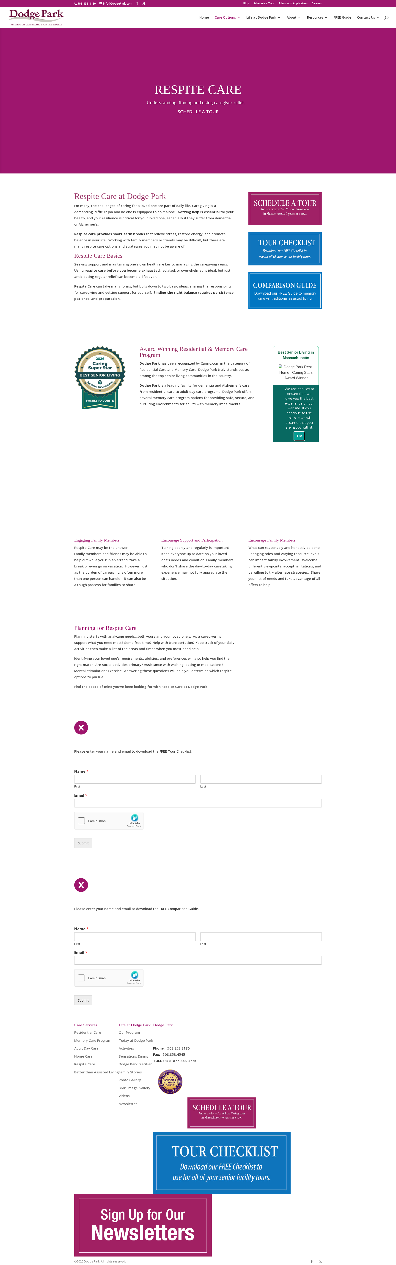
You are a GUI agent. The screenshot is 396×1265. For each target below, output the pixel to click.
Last (203, 786)
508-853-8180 (86, 4)
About (292, 18)
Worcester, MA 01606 (171, 1038)
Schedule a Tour (264, 3)
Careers (317, 3)
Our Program (129, 1032)
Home (204, 18)
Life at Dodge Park (261, 18)
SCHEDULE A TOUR (198, 112)
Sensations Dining (133, 1056)
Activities (126, 1048)
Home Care (83, 1056)
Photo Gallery (130, 1080)
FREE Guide (342, 18)
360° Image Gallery (134, 1088)
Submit (83, 843)
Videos (124, 1095)
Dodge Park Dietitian (135, 1064)
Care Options (225, 18)
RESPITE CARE (198, 90)
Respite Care (84, 1064)
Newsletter (128, 1103)
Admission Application (293, 3)
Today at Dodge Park (136, 1040)
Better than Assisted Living (96, 1072)
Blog (246, 3)
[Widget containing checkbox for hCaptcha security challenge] (108, 820)
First (77, 786)
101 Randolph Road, (169, 1032)
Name (81, 771)
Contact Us (366, 18)
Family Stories (130, 1072)
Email (80, 795)
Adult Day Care (86, 1048)
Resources (315, 18)
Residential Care (87, 1032)
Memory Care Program (92, 1040)
